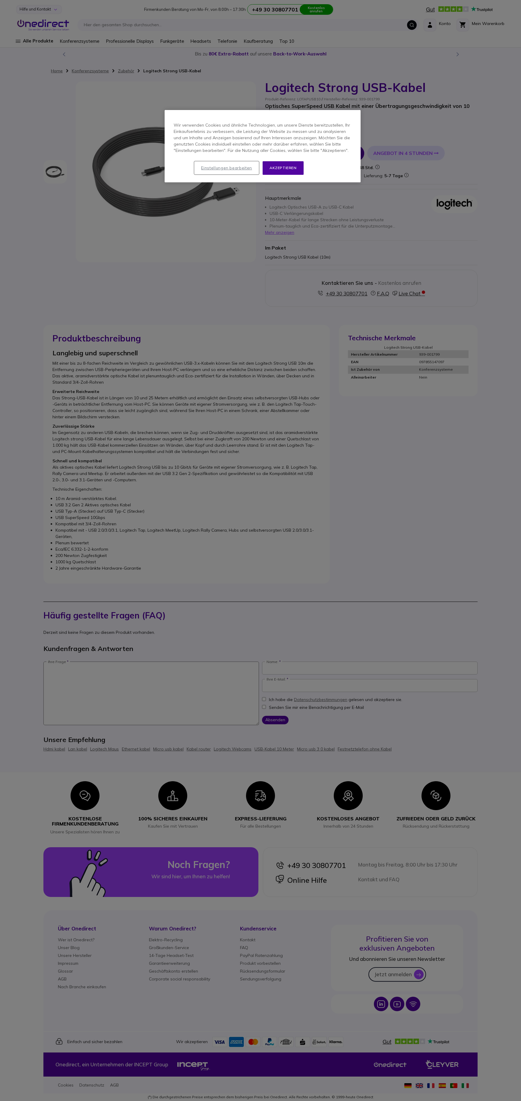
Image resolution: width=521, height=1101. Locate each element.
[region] (263, 146)
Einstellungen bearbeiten (226, 167)
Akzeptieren (283, 167)
